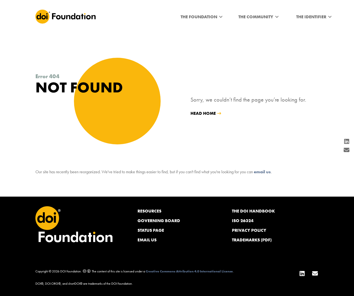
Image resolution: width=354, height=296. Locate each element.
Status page (151, 230)
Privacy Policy (249, 230)
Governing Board (159, 220)
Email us (147, 240)
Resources (149, 211)
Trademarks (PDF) (252, 240)
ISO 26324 (243, 220)
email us (262, 171)
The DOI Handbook (253, 211)
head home (203, 113)
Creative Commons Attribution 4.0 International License (189, 271)
